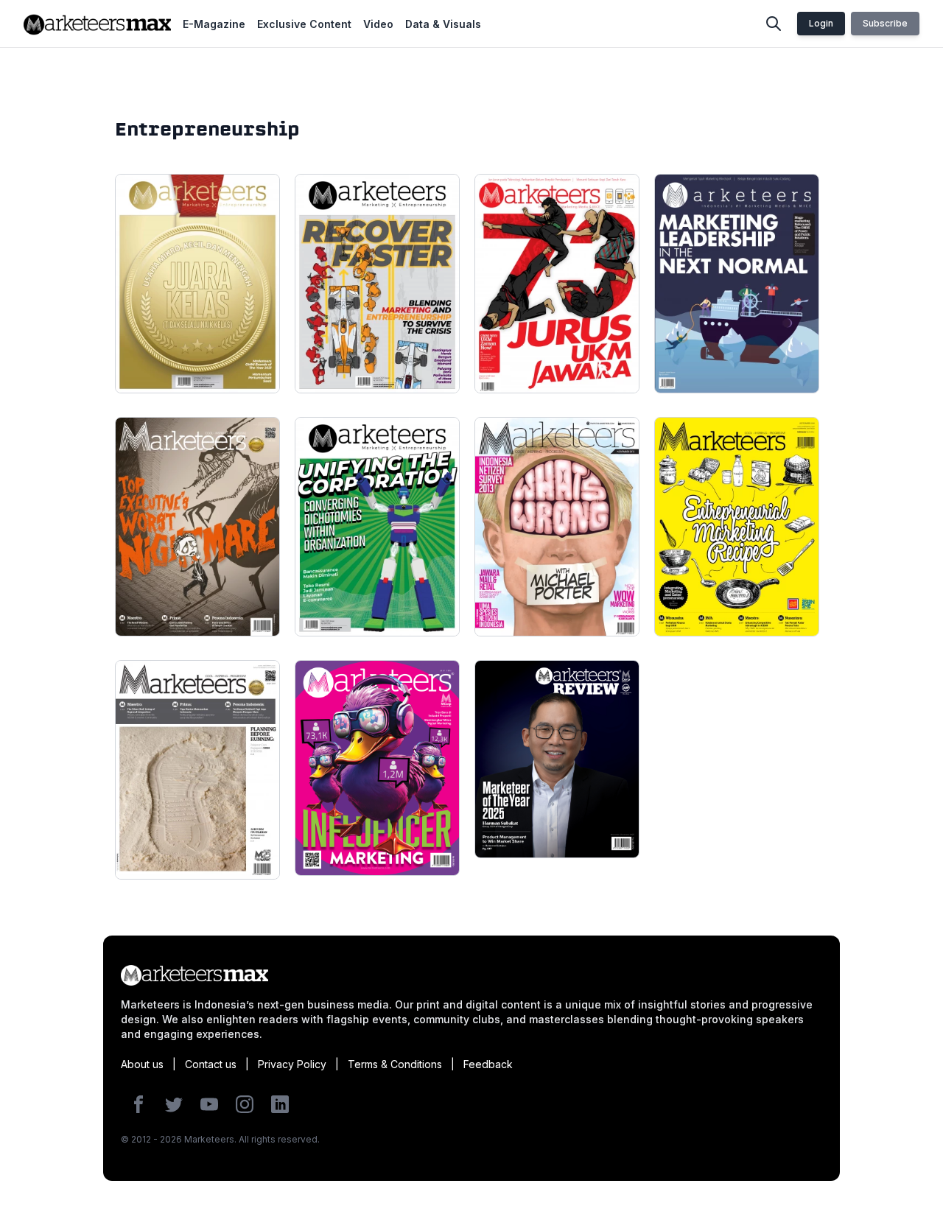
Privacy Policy (292, 1064)
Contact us (210, 1064)
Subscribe (885, 23)
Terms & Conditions (395, 1064)
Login (821, 23)
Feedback (488, 1064)
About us (142, 1064)
